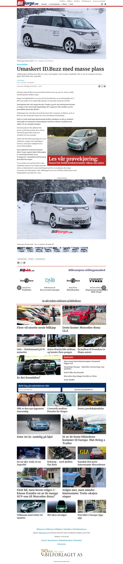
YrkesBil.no (62, 1)
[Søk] (102, 4)
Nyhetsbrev (78, 540)
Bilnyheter (44, 4)
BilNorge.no (41, 529)
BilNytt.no (69, 1)
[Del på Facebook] (99, 86)
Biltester (65, 4)
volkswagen (40, 259)
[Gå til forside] (27, 3)
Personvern (61, 544)
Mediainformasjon (65, 540)
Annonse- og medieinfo (99, 1)
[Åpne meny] (105, 4)
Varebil (71, 4)
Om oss (43, 540)
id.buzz (31, 259)
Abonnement (52, 540)
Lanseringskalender (55, 4)
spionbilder (22, 259)
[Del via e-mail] (104, 86)
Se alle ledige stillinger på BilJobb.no (61, 300)
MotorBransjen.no (86, 1)
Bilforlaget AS (44, 533)
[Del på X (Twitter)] (102, 86)
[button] (19, 287)
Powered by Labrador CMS (61, 561)
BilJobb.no (77, 1)
